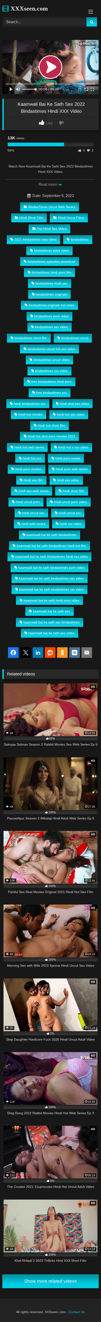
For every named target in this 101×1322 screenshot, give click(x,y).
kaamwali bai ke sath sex (51, 611)
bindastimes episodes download (51, 261)
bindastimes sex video (51, 327)
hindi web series (33, 524)
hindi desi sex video (74, 403)
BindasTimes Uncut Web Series (51, 207)
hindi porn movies (28, 469)
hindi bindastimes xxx (30, 403)
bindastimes (80, 239)
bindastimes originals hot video (51, 305)
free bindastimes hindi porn (51, 381)
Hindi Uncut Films (71, 218)
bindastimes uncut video (52, 360)
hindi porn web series (72, 469)
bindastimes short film (31, 338)
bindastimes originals (51, 294)
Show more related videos (50, 1281)
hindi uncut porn (28, 502)
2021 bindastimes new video (35, 239)
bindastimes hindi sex (51, 283)
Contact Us (77, 1312)
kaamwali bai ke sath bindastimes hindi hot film (51, 546)
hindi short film (73, 491)
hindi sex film (33, 480)
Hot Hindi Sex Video (52, 229)
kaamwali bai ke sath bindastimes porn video (51, 567)
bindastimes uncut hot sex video (51, 349)
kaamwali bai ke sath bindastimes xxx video (51, 589)
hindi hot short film (51, 425)
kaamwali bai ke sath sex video (51, 633)
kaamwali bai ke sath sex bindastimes (51, 622)
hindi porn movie (67, 458)
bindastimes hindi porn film (51, 272)
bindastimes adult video (51, 250)
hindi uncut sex (33, 513)
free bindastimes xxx (51, 392)
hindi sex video (68, 480)
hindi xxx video (71, 524)
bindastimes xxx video (51, 371)
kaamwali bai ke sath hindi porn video (51, 600)
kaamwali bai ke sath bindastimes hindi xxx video (51, 556)
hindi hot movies (30, 414)
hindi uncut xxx (70, 513)
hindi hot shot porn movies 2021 (51, 436)
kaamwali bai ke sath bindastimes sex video (51, 578)
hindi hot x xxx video (73, 447)
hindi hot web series (29, 447)
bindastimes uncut (74, 338)
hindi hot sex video (71, 414)
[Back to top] (86, 1308)
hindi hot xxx (32, 458)
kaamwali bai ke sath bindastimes (51, 535)
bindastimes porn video (51, 316)
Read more (48, 184)
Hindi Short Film (31, 218)
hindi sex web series (34, 491)
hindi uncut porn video (70, 502)
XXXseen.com (28, 8)
